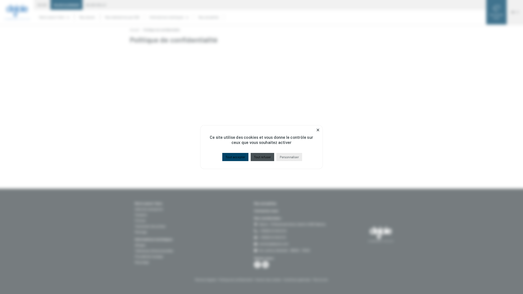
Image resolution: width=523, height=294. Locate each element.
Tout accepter (235, 157)
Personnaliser (289, 157)
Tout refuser (262, 157)
